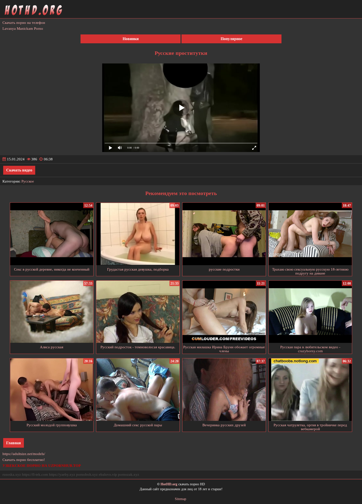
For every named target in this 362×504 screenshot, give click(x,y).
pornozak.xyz (128, 474)
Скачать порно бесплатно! (23, 460)
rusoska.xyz (11, 474)
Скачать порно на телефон (23, 23)
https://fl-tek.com (35, 474)
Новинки (131, 39)
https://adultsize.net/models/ (23, 454)
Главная (13, 443)
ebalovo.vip (108, 474)
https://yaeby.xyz (62, 474)
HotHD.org (169, 484)
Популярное (231, 39)
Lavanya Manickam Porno (22, 29)
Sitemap (180, 499)
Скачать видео (19, 170)
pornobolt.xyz (87, 474)
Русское (27, 181)
